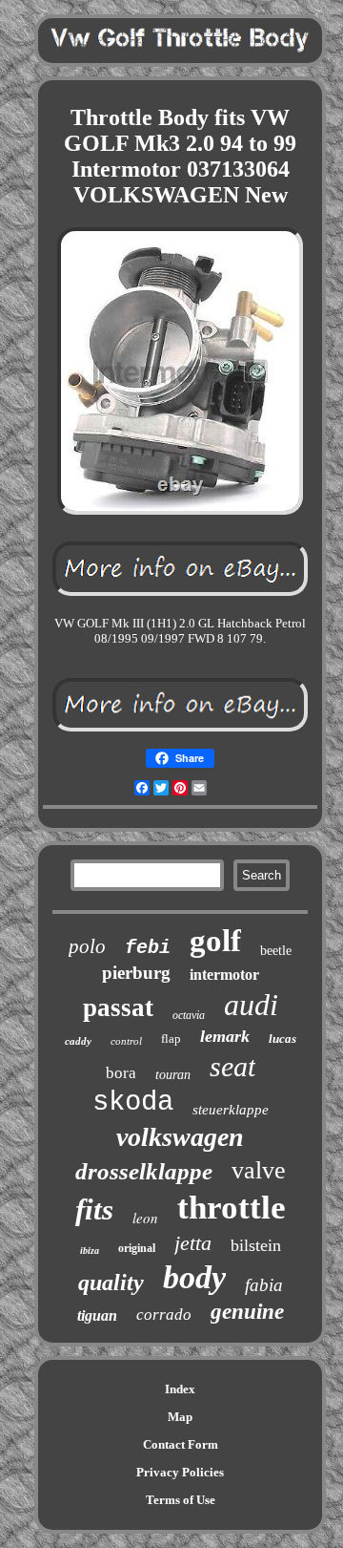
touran (173, 1075)
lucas (282, 1038)
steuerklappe (230, 1109)
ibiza (89, 1250)
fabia (264, 1285)
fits (94, 1209)
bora (121, 1073)
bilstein (256, 1245)
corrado (164, 1314)
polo (87, 946)
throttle (231, 1207)
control (126, 1041)
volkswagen (180, 1137)
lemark (225, 1036)
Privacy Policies (180, 1472)
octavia (188, 1015)
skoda (132, 1102)
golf (215, 940)
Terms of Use (180, 1500)
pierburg (136, 973)
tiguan (97, 1315)
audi (251, 1004)
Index (180, 1389)
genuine (247, 1312)
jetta (193, 1243)
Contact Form (180, 1444)
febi (148, 948)
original (136, 1248)
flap (171, 1038)
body (194, 1277)
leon (145, 1217)
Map (180, 1417)
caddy (78, 1041)
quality (111, 1282)
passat (118, 1007)
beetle (276, 951)
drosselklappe (143, 1171)
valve (259, 1170)
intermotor (224, 974)
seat (232, 1066)
